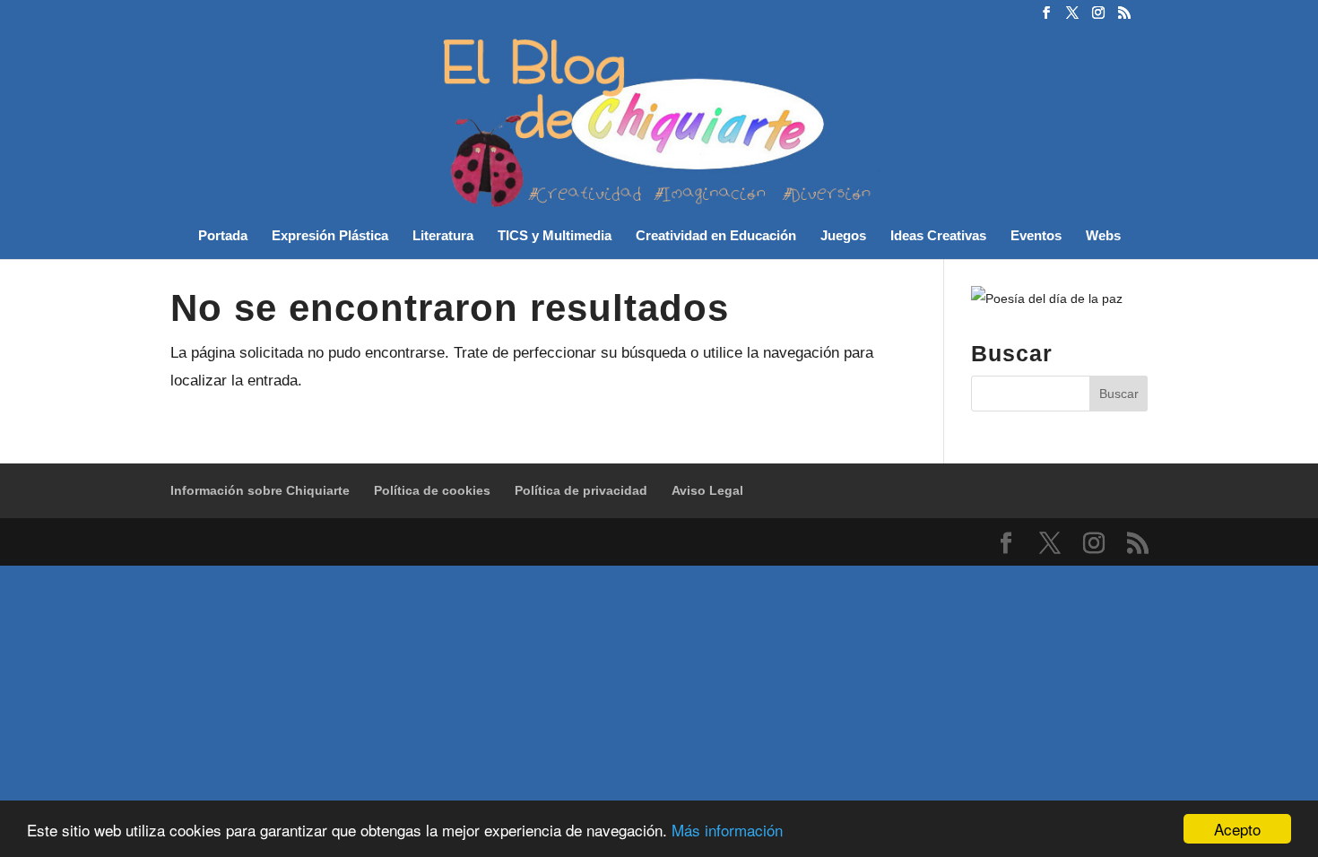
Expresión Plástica (330, 236)
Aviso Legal (707, 490)
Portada (222, 236)
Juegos (843, 236)
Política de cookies (432, 490)
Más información (727, 829)
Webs (1103, 236)
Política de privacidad (581, 490)
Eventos (1036, 236)
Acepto (1237, 829)
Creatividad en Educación (716, 236)
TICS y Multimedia (554, 236)
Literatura (442, 236)
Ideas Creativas (938, 236)
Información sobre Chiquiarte (260, 490)
